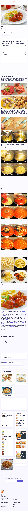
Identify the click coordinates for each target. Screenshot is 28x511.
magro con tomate (23, 314)
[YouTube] (7, 425)
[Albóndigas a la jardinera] (7, 391)
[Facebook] (2, 425)
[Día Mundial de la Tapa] (21, 435)
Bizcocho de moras (21, 425)
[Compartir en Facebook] (6, 369)
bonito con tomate (6, 315)
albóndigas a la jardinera (14, 322)
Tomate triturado (4, 47)
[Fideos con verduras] (7, 464)
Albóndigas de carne (5, 45)
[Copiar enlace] (7, 369)
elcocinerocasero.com (8, 415)
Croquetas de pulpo (21, 420)
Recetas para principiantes (16, 502)
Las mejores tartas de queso (4, 506)
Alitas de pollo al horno (7, 454)
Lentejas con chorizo (7, 446)
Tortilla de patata (6, 444)
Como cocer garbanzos (7, 434)
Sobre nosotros (2, 498)
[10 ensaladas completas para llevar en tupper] (21, 455)
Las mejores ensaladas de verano (5, 503)
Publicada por (4, 362)
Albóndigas (2, 363)
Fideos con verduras (5, 468)
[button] (1, 1)
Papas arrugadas (6, 449)
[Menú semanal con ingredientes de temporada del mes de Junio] (21, 444)
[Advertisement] (14, 404)
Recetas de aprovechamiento (5, 502)
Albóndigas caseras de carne (10, 363)
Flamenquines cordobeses (22, 415)
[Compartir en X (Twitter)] (4, 369)
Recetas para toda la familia (5, 367)
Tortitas (5, 439)
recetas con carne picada (10, 326)
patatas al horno (7, 319)
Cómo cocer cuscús (7, 431)
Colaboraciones (6, 498)
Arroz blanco (6, 441)
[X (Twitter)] (4, 425)
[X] (3, 497)
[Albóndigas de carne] (7, 379)
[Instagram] (5, 425)
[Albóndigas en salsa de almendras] (20, 379)
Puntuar (9, 357)
